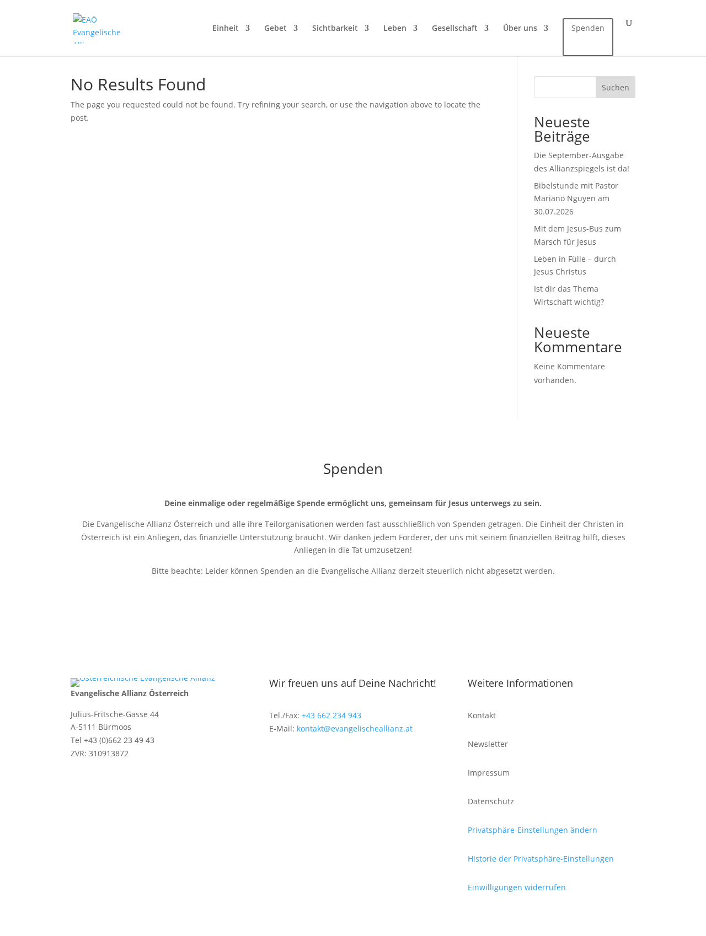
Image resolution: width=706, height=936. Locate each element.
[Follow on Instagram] (300, 759)
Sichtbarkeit (335, 28)
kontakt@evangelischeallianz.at (355, 728)
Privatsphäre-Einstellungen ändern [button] (532, 830)
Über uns (520, 28)
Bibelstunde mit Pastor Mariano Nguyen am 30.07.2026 (576, 198)
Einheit (225, 28)
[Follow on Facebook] (278, 759)
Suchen (615, 87)
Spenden (588, 28)
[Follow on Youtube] (322, 759)
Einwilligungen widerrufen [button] (517, 887)
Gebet (275, 28)
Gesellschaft (455, 28)
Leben (395, 28)
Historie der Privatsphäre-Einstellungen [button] (541, 858)
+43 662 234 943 (331, 715)
